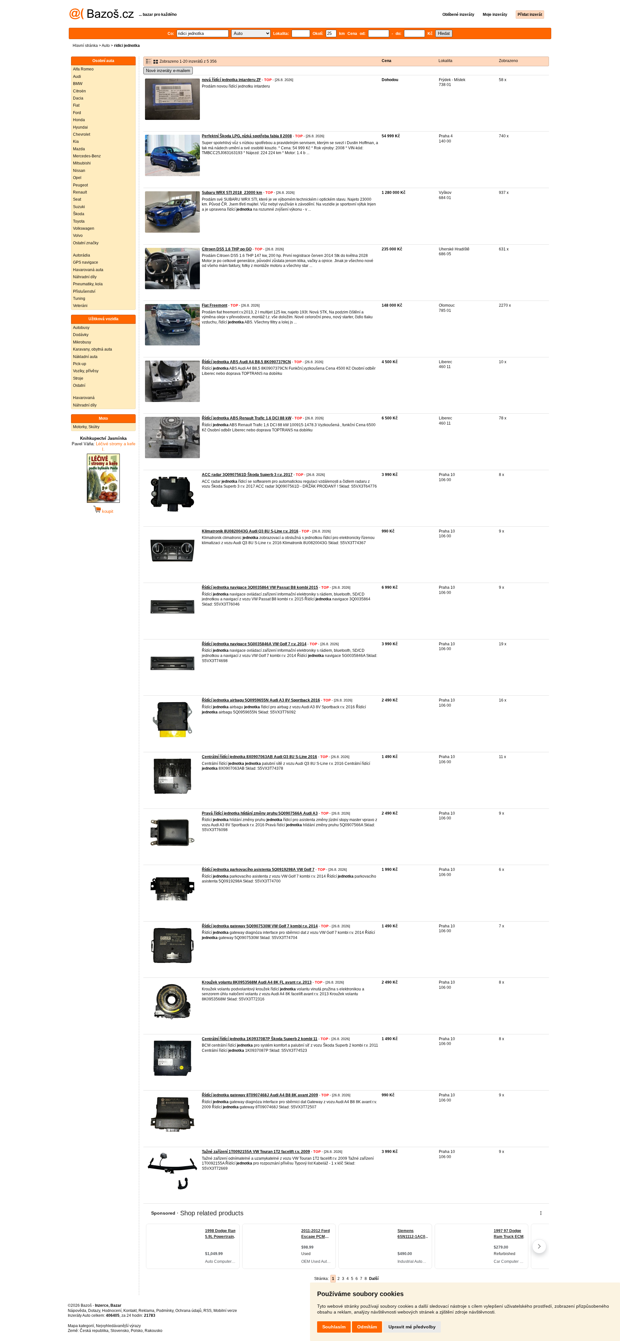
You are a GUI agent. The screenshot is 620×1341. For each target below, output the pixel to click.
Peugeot (80, 185)
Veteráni (80, 305)
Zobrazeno (508, 60)
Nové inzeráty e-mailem (168, 70)
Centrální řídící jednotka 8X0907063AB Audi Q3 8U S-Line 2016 (259, 757)
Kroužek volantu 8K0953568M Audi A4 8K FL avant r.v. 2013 (257, 982)
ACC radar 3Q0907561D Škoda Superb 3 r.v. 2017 (247, 474)
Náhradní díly (85, 277)
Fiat (76, 105)
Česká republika (94, 1330)
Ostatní (79, 385)
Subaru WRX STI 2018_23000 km (232, 192)
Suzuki (79, 207)
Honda (79, 120)
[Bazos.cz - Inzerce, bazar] (101, 18)
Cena (386, 60)
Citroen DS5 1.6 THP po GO (227, 249)
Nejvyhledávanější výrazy (118, 1326)
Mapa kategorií (81, 1326)
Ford (77, 113)
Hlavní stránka (85, 45)
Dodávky (80, 335)
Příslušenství (84, 291)
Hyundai (80, 127)
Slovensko (119, 1330)
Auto (106, 45)
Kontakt (130, 1310)
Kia (76, 141)
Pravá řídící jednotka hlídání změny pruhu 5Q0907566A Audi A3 (260, 813)
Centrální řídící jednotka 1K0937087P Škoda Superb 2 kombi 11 (259, 1039)
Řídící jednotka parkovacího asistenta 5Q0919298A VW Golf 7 (258, 869)
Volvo (78, 235)
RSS (207, 1310)
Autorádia (81, 255)
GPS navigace (85, 262)
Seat (77, 199)
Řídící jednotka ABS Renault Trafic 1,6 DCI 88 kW (246, 418)
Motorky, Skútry (86, 427)
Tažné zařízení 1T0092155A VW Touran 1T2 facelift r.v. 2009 (256, 1151)
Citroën (79, 91)
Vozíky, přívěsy (85, 371)
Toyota (79, 221)
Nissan (79, 170)
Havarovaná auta (88, 270)
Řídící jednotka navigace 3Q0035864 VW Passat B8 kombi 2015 (260, 587)
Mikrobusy (82, 342)
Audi (77, 76)
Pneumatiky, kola (88, 284)
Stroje (78, 378)
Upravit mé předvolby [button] (412, 1326)
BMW (77, 83)
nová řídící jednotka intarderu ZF (231, 80)
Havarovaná (84, 398)
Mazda (79, 149)
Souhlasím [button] (334, 1326)
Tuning (79, 298)
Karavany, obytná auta (92, 349)
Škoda (78, 214)
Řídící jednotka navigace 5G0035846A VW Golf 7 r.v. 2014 (254, 644)
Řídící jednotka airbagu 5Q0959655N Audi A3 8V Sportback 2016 (261, 700)
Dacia (78, 98)
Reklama (146, 1310)
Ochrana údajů (188, 1310)
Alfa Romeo (83, 69)
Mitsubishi (82, 163)
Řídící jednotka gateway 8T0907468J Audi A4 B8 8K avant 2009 (260, 1095)
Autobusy (81, 327)
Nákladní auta (85, 356)
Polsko (137, 1330)
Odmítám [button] (367, 1326)
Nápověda (77, 1310)
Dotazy (94, 1310)
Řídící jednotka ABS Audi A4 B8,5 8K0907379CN (246, 362)
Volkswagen (83, 228)
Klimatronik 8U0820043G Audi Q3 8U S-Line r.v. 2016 (250, 531)
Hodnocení (111, 1310)
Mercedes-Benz (87, 156)
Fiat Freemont (214, 305)
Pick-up (79, 364)
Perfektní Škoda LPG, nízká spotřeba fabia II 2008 (247, 136)
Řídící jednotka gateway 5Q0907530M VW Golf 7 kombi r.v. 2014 (260, 926)
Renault (80, 192)
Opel (77, 177)
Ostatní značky (85, 243)
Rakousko (153, 1330)
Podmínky (164, 1310)
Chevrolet (81, 134)
